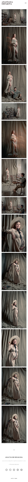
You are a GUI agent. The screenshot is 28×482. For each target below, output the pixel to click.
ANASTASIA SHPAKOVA (7, 3)
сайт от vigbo (14, 478)
